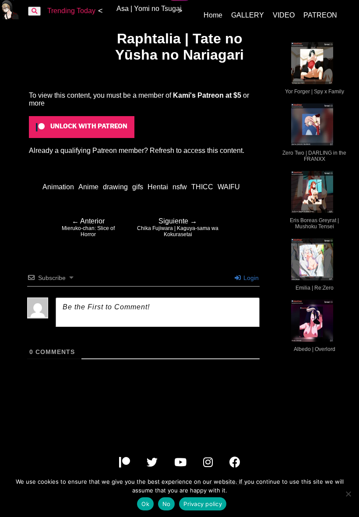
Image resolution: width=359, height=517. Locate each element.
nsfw (179, 187)
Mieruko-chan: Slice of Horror (88, 227)
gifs (137, 187)
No (166, 503)
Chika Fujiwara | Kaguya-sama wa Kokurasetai (177, 227)
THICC (202, 187)
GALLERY (247, 15)
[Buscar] (34, 11)
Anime (88, 187)
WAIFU (229, 187)
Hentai (158, 187)
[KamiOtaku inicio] (9, 17)
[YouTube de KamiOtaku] (181, 463)
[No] (348, 493)
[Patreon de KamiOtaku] (125, 463)
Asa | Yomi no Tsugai (149, 8)
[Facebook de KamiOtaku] (235, 463)
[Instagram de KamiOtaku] (209, 463)
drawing (115, 187)
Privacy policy (202, 503)
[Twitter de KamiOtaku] (153, 463)
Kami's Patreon (198, 95)
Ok (145, 503)
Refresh (162, 150)
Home (213, 15)
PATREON (320, 15)
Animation (58, 187)
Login (250, 277)
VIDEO (284, 15)
